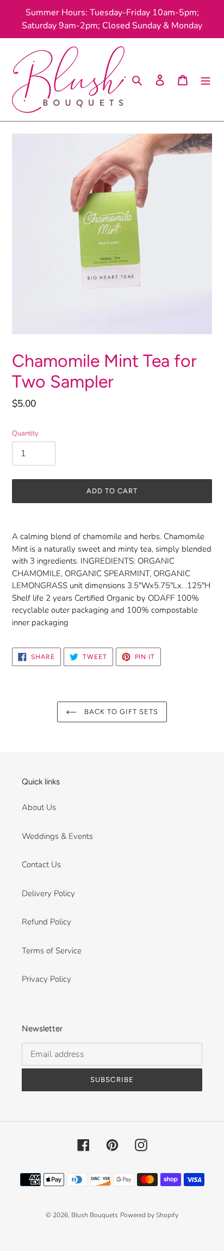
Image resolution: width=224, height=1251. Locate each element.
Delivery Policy (48, 893)
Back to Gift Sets (120, 712)
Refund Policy (46, 921)
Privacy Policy (46, 979)
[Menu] (205, 80)
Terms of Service (52, 950)
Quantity (25, 433)
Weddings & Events (57, 836)
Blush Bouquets (94, 1215)
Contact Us (41, 864)
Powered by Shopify (149, 1215)
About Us (39, 807)
